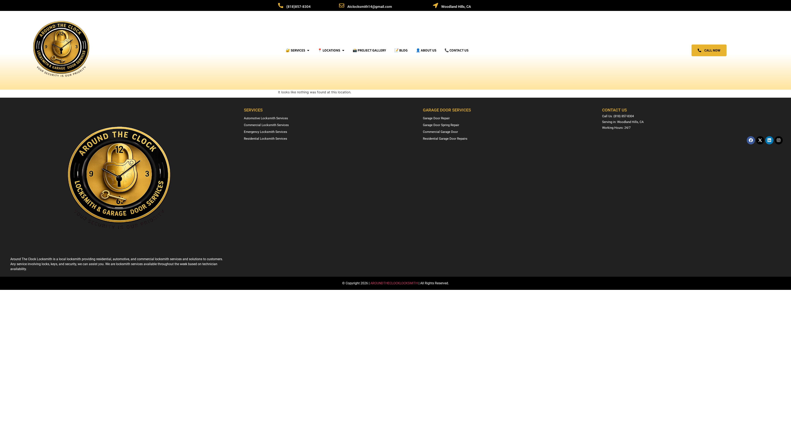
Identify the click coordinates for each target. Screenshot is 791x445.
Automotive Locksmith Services (266, 118)
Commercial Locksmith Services (266, 125)
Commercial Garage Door (440, 132)
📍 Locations (329, 50)
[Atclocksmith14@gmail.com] (341, 5)
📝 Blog (401, 50)
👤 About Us (426, 50)
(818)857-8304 (298, 7)
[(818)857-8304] (280, 5)
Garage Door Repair (436, 118)
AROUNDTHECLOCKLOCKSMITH (394, 283)
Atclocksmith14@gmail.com (369, 7)
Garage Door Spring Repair (441, 125)
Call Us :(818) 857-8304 (618, 116)
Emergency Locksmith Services (265, 132)
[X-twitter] (760, 140)
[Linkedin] (769, 140)
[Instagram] (779, 140)
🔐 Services (295, 50)
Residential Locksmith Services (265, 139)
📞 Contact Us (456, 50)
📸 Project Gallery (369, 50)
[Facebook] (751, 140)
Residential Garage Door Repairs (445, 139)
